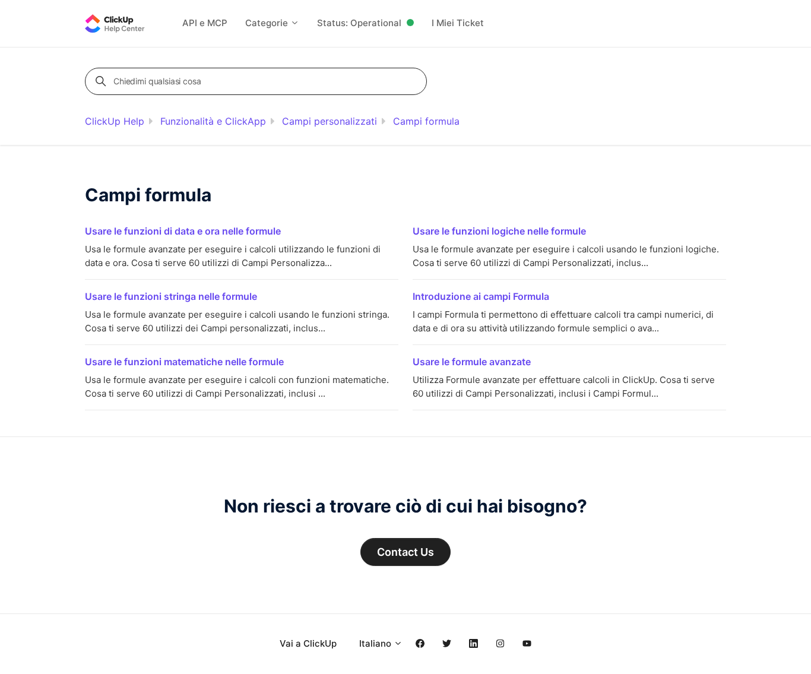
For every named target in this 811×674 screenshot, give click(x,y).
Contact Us (405, 552)
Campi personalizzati (329, 121)
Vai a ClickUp (308, 643)
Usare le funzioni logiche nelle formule (499, 231)
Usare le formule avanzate (472, 362)
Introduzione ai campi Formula (481, 296)
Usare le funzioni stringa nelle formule (171, 296)
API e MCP (204, 23)
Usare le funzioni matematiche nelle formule (184, 362)
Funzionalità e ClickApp (213, 121)
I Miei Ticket (458, 23)
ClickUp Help (114, 121)
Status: (359, 23)
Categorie (267, 23)
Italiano (376, 643)
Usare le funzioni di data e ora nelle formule (183, 231)
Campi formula (426, 121)
